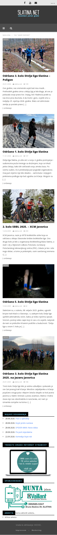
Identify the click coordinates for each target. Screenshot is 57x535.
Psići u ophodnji (22, 418)
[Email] (36, 3)
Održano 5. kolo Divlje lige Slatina (25, 302)
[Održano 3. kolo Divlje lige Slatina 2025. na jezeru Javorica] (28, 353)
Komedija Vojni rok (24, 436)
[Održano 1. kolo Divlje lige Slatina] (28, 131)
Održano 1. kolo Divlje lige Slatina (25, 151)
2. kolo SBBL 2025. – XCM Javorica (25, 226)
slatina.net (18, 84)
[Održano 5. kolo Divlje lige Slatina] (28, 281)
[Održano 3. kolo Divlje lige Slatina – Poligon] (28, 55)
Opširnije (8, 108)
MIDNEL (37, 525)
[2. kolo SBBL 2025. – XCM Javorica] (28, 206)
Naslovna (6, 35)
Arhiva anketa (10, 517)
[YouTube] (30, 3)
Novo (5, 39)
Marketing (36, 530)
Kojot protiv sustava (24, 423)
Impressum (21, 530)
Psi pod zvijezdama (24, 432)
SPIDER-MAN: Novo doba (27, 427)
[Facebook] (24, 3)
